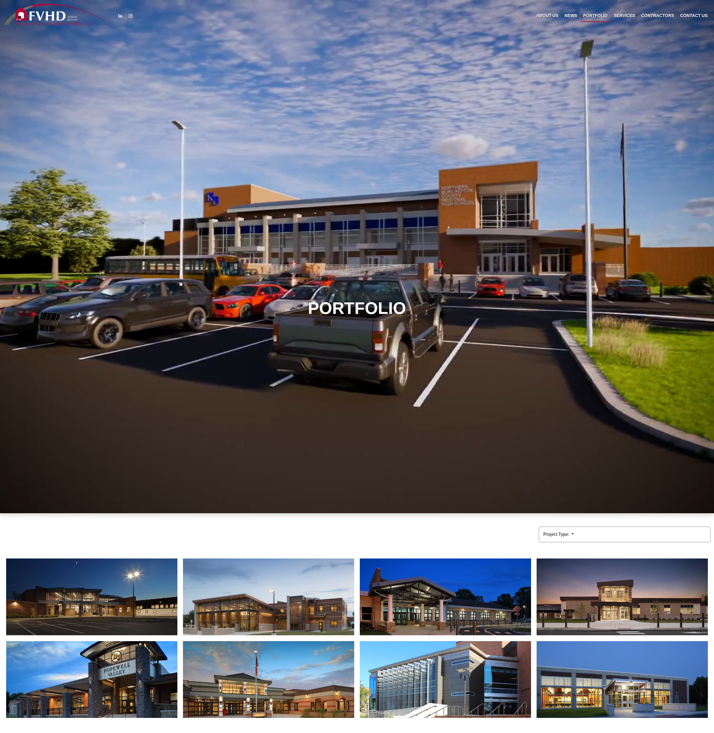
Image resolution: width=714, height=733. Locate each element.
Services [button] (624, 15)
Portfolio (595, 15)
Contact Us (694, 15)
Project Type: (556, 534)
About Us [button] (547, 15)
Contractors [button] (657, 15)
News (571, 15)
